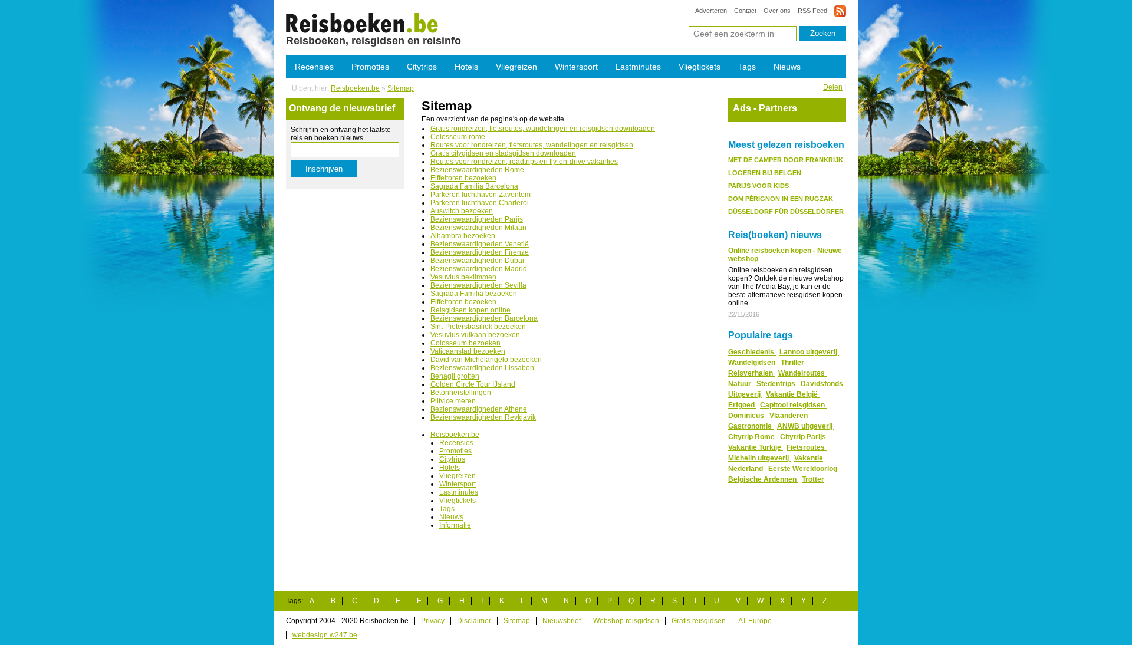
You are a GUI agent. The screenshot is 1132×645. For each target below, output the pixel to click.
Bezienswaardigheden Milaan (478, 227)
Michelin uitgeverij (759, 458)
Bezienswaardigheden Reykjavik (483, 417)
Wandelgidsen (752, 362)
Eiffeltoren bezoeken (463, 178)
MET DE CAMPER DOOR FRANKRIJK (785, 159)
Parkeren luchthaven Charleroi (479, 203)
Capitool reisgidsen (793, 405)
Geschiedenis (752, 352)
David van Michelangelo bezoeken (486, 360)
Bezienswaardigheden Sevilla (478, 285)
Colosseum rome (457, 137)
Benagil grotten (454, 376)
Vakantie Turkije (755, 447)
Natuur (740, 384)
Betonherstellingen (460, 393)
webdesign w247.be (324, 635)
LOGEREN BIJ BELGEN (764, 172)
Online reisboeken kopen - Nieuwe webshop (785, 254)
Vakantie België (793, 394)
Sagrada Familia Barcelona (474, 186)
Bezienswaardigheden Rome (477, 170)
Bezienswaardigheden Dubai (477, 260)
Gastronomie (751, 426)
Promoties (370, 66)
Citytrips (422, 66)
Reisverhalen (751, 373)
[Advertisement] (559, 573)
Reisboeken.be (355, 88)
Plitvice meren (453, 401)
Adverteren (711, 10)
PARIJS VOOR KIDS (758, 185)
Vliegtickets (699, 66)
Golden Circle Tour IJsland (472, 384)
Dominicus (747, 416)
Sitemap (400, 88)
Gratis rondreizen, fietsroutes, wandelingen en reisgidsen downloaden (542, 128)
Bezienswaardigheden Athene (478, 409)
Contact (745, 10)
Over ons (777, 10)
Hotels (466, 66)
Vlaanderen (789, 416)
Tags (747, 66)
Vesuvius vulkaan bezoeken (475, 335)
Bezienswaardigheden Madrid (478, 269)
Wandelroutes (802, 373)
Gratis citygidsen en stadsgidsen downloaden (503, 153)
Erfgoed (742, 405)
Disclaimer (474, 621)
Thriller (793, 362)
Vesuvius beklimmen (463, 277)
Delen (833, 87)
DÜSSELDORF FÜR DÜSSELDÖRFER (786, 211)
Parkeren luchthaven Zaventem (480, 194)
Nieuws (787, 66)
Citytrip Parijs (804, 437)
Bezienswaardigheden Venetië (479, 244)
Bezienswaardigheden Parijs (476, 219)
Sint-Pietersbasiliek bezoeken (478, 326)
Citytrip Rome (752, 437)
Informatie (455, 525)
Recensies (314, 66)
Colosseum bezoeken (465, 343)
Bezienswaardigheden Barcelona (484, 318)
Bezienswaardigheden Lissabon (482, 368)
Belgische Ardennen (763, 479)
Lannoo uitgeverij (809, 352)
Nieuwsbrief (561, 621)
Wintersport (576, 66)
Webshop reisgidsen (626, 621)
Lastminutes (638, 66)
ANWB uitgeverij (805, 426)
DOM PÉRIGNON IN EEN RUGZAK (780, 198)
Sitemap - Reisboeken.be (362, 22)
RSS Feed (812, 10)
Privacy (433, 621)
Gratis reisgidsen (699, 621)
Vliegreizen (516, 66)
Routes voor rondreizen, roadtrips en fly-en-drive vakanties (524, 161)
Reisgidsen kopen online (470, 310)
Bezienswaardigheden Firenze (479, 252)
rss (840, 11)
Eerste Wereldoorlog (803, 469)
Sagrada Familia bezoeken (473, 293)
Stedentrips (776, 384)
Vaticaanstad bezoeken (467, 351)
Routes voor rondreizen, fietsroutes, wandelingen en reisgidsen (531, 145)
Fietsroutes (807, 447)
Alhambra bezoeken (462, 236)
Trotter (813, 479)
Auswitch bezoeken (461, 211)
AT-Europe (755, 621)
